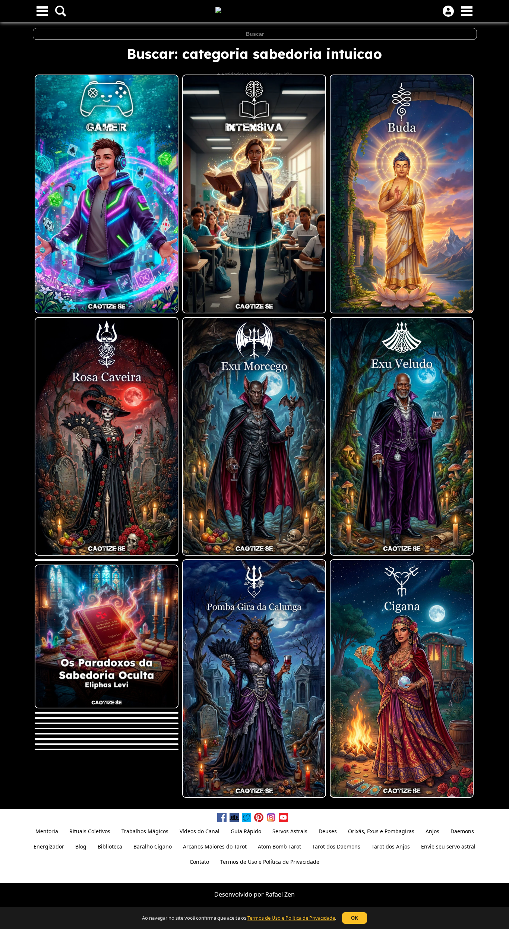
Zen (289, 894)
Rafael (274, 894)
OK (354, 918)
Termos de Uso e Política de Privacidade (291, 917)
